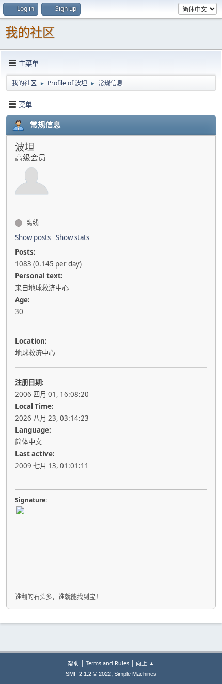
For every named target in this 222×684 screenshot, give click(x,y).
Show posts (33, 237)
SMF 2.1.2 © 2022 (88, 674)
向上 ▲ (145, 663)
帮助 (73, 663)
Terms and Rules (107, 663)
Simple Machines (135, 674)
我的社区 (30, 32)
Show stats (72, 237)
